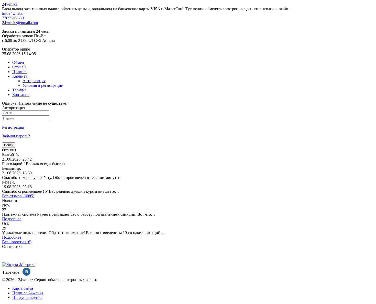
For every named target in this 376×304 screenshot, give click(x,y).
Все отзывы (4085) (18, 196)
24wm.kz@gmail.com (20, 22)
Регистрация (13, 127)
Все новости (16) (16, 242)
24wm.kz (9, 4)
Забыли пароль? (16, 136)
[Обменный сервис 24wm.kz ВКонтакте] (26, 274)
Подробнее (11, 219)
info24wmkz (12, 13)
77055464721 (13, 18)
